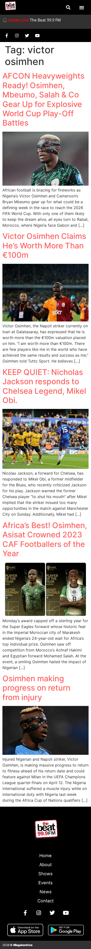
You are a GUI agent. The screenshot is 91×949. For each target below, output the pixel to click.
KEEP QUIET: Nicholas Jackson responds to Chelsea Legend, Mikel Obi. (44, 386)
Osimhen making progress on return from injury (36, 688)
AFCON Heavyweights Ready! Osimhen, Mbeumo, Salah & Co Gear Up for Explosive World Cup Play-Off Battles (43, 99)
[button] (68, 7)
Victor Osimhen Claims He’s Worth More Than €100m (44, 245)
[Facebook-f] (6, 35)
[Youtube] (37, 35)
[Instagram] (17, 35)
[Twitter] (27, 35)
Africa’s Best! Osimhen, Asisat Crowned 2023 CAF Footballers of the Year (44, 539)
